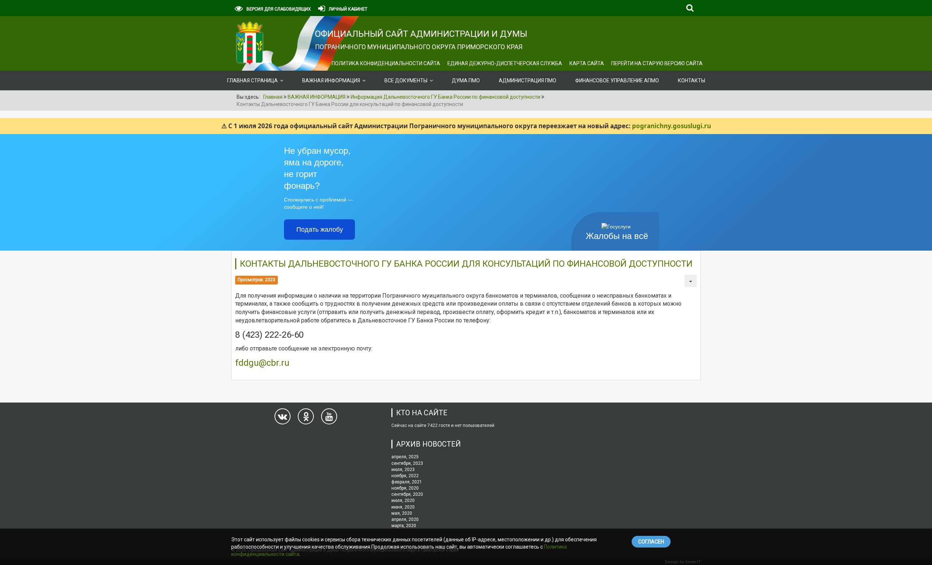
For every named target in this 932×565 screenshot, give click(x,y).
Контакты (691, 80)
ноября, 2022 (405, 475)
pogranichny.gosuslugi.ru (671, 126)
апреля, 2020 (405, 519)
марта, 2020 (403, 525)
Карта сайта (586, 63)
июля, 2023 (403, 469)
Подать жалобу (319, 229)
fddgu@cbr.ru (262, 363)
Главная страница (252, 80)
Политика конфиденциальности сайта (386, 63)
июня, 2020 (403, 507)
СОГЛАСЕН (651, 542)
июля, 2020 (403, 500)
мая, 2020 (401, 513)
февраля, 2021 (406, 481)
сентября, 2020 (407, 494)
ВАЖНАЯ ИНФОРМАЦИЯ (331, 80)
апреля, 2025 (405, 456)
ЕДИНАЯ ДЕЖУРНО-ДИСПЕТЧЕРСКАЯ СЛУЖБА (504, 63)
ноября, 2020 (405, 488)
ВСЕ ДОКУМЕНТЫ (405, 80)
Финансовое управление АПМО (617, 80)
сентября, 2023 (407, 463)
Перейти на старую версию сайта (657, 63)
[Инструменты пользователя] (690, 281)
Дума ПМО (466, 80)
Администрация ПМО (527, 80)
